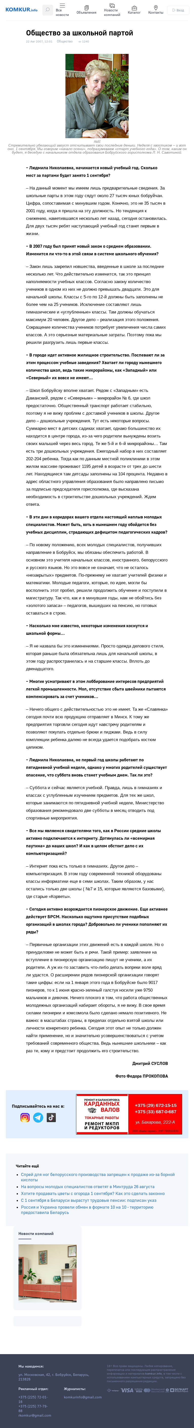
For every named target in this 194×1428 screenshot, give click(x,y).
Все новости (62, 12)
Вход (180, 10)
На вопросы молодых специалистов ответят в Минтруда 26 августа (88, 1186)
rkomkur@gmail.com (34, 1415)
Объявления (86, 12)
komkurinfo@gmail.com (83, 1397)
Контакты (155, 12)
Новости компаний (112, 12)
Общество (65, 41)
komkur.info (153, 1374)
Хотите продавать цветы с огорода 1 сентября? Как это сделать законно (93, 1193)
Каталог (134, 12)
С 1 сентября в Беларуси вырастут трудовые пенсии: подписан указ (88, 1200)
